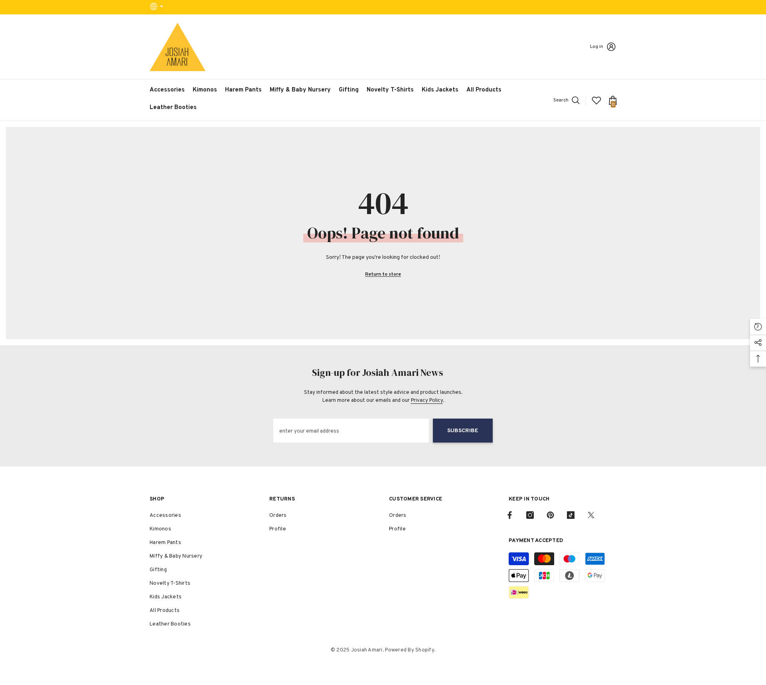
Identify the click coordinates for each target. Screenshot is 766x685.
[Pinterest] (550, 515)
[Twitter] (591, 515)
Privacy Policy (427, 400)
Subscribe (462, 430)
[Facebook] (509, 515)
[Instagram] (530, 515)
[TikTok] (571, 515)
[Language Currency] (158, 7)
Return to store (383, 274)
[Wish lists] (596, 100)
